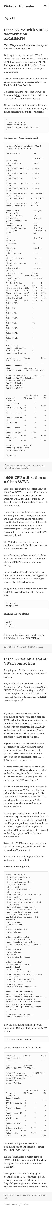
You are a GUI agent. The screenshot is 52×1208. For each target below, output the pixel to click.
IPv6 (28, 1195)
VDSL (14, 690)
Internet (23, 647)
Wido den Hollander (19, 6)
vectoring (20, 468)
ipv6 (40, 1195)
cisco (43, 465)
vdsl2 (14, 468)
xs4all (26, 468)
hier (18, 95)
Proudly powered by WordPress (16, 1204)
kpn (5, 468)
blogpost (32, 488)
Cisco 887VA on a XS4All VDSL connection (26, 661)
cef (37, 647)
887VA (37, 465)
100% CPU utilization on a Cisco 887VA (26, 479)
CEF (21, 578)
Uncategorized (25, 465)
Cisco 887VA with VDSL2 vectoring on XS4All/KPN (26, 34)
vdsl (9, 468)
